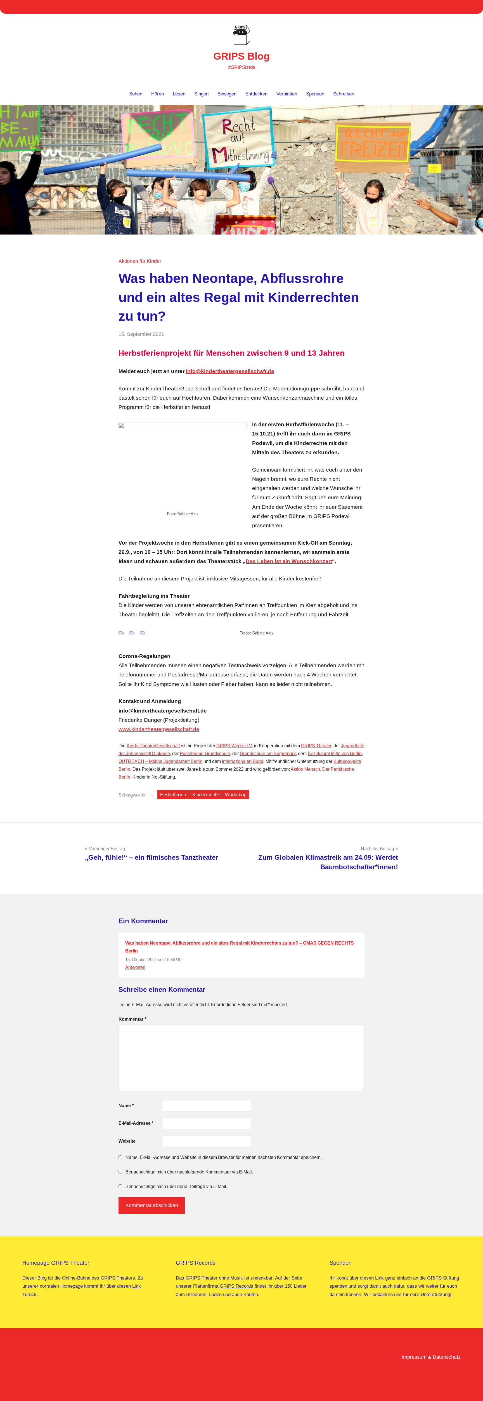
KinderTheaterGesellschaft (153, 745)
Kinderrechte (205, 794)
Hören (157, 94)
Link (136, 1286)
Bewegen (226, 94)
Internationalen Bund (242, 761)
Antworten (135, 967)
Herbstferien (173, 794)
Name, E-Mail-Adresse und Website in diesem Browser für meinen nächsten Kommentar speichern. (224, 1157)
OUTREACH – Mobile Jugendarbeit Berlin (160, 761)
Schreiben (343, 94)
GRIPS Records (236, 1286)
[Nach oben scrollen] (472, 1390)
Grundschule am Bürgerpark (268, 753)
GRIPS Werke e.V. (234, 745)
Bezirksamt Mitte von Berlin (335, 753)
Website (127, 1141)
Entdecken (256, 94)
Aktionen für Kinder (140, 261)
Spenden (315, 94)
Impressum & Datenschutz (431, 1357)
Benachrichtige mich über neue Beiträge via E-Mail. (176, 1186)
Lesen (179, 94)
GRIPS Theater (316, 745)
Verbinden (286, 94)
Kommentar (132, 1019)
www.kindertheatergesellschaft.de (159, 729)
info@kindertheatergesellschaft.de (230, 371)
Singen (201, 94)
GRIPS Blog (241, 56)
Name (126, 1105)
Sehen (135, 94)
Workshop (235, 794)
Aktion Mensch (305, 769)
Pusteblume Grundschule (205, 753)
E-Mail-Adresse (136, 1123)
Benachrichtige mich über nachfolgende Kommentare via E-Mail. (189, 1172)
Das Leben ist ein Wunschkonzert (289, 561)
